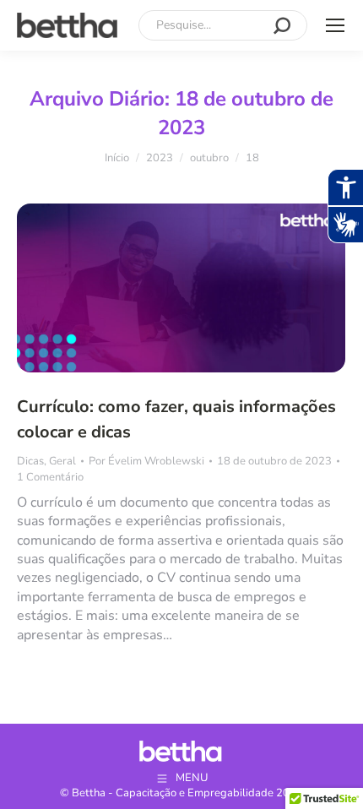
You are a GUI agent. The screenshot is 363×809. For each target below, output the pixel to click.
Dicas (30, 461)
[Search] (282, 25)
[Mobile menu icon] (335, 25)
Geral (62, 461)
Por (146, 461)
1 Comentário (50, 477)
